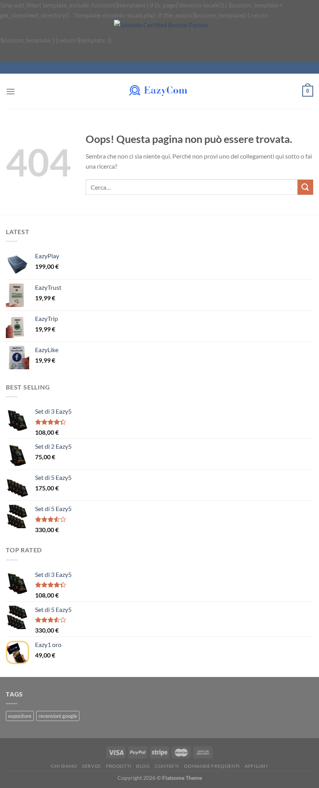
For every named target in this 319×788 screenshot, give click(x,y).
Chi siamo (64, 766)
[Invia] (305, 187)
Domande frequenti (212, 766)
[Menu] (10, 91)
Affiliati (256, 766)
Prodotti (118, 766)
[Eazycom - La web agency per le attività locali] (159, 91)
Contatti (167, 766)
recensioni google (58, 716)
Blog (143, 766)
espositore (20, 716)
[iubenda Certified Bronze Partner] (173, 40)
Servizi (91, 766)
